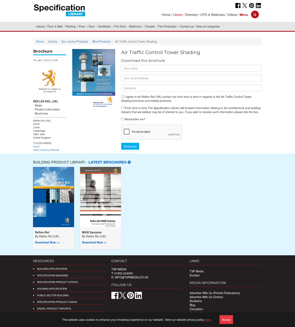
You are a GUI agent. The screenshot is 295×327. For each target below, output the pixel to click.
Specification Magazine (52, 275)
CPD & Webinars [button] (212, 14)
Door (92, 26)
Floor (82, 26)
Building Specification (52, 268)
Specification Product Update (57, 282)
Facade (150, 26)
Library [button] (178, 14)
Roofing (71, 26)
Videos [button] (232, 14)
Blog (192, 305)
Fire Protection (168, 26)
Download (130, 146)
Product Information (47, 109)
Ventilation (105, 26)
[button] (244, 14)
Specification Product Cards (57, 301)
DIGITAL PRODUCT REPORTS (54, 308)
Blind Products (101, 41)
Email (36, 146)
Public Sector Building (53, 295)
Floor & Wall (55, 26)
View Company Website (46, 149)
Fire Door (120, 26)
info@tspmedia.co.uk (131, 277)
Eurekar (195, 275)
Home (166, 14)
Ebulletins (196, 301)
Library (40, 26)
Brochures (41, 113)
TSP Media (197, 271)
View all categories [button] (208, 26)
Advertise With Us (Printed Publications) (215, 293)
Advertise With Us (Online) (206, 297)
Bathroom (136, 26)
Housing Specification (52, 288)
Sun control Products (74, 41)
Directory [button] (191, 14)
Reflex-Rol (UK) (45, 101)
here (208, 320)
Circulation (196, 309)
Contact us (187, 26)
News (38, 105)
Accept (226, 320)
